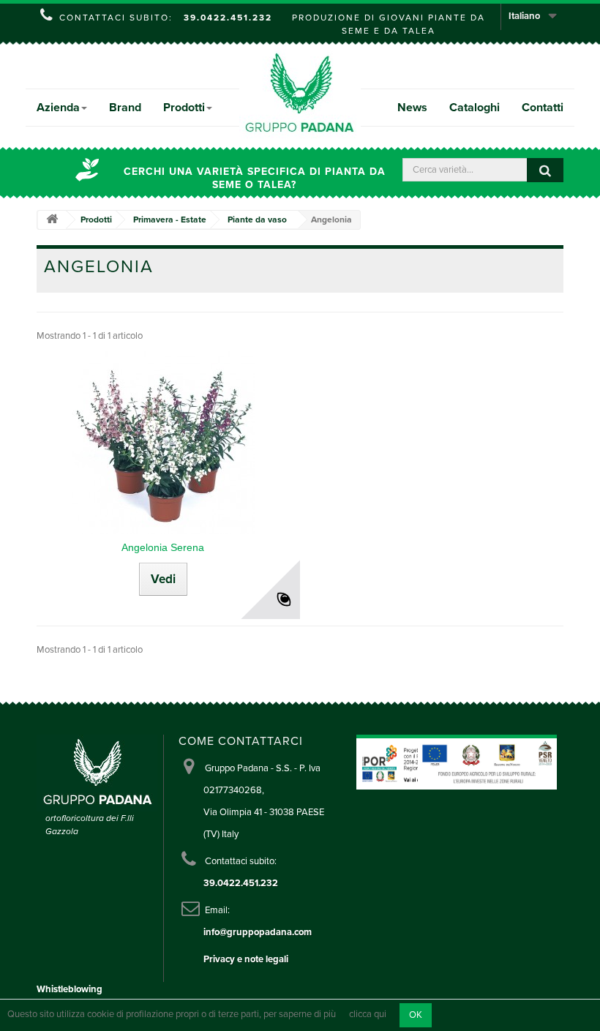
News (412, 107)
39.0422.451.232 (228, 17)
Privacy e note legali (245, 959)
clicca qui (367, 1015)
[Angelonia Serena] (163, 442)
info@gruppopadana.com (257, 932)
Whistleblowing (69, 989)
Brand (125, 107)
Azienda (58, 107)
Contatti (542, 107)
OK (415, 1015)
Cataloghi (474, 107)
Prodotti (184, 107)
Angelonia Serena (162, 547)
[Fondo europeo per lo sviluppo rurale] (487, 762)
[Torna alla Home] (52, 220)
